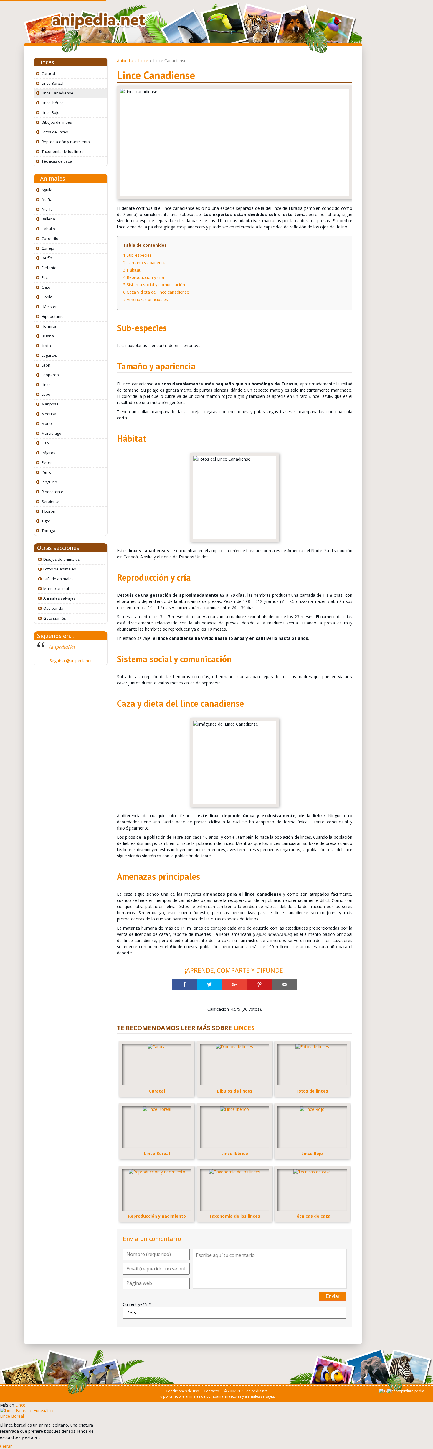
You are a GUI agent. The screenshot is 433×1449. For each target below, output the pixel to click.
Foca (46, 277)
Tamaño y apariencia (145, 262)
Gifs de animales (58, 578)
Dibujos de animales (61, 559)
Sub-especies (137, 255)
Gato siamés (54, 618)
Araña (47, 199)
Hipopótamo (53, 316)
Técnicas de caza (57, 161)
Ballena (48, 219)
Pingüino (49, 482)
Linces (45, 62)
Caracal (48, 73)
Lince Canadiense (57, 93)
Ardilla (47, 209)
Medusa (49, 413)
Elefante (49, 267)
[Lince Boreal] (27, 1410)
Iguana (48, 335)
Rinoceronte (52, 491)
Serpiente (50, 501)
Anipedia (125, 60)
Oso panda (53, 608)
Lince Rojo (51, 112)
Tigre (46, 521)
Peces (47, 462)
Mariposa (50, 404)
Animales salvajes (59, 598)
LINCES (244, 1028)
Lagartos (49, 355)
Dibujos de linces (57, 122)
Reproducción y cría (143, 277)
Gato (46, 287)
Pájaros (48, 452)
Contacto (211, 1391)
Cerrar (6, 1446)
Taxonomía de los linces (63, 151)
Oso (45, 443)
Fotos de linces (55, 132)
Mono (47, 423)
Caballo (48, 228)
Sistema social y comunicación (154, 284)
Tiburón (48, 511)
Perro (47, 472)
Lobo (46, 394)
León (46, 365)
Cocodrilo (50, 238)
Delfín (47, 258)
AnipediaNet (62, 646)
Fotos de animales (59, 569)
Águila (47, 189)
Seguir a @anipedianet (70, 660)
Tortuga (48, 530)
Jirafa (46, 345)
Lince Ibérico (53, 102)
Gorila (47, 297)
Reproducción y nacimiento (66, 141)
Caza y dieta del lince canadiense (156, 292)
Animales (52, 178)
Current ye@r (137, 1304)
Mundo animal (56, 588)
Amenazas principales (145, 299)
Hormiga (49, 326)
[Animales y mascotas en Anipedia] (99, 21)
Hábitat (132, 270)
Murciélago (51, 433)
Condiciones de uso (182, 1391)
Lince (46, 384)
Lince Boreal (52, 83)
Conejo (48, 248)
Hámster (49, 306)
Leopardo (50, 374)
